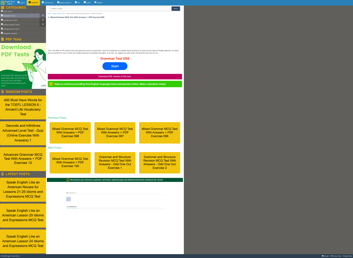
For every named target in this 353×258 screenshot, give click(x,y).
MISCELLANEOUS (65, 3)
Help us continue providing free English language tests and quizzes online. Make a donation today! (110, 84)
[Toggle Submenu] (43, 15)
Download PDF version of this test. (114, 76)
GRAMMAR (34, 3)
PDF (78, 3)
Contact (326, 256)
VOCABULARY (49, 3)
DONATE (99, 3)
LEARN (88, 3)
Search (175, 8)
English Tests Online (13, 256)
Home (49, 13)
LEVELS (22, 3)
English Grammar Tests (58, 13)
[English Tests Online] (8, 3)
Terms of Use (336, 256)
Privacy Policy (347, 256)
